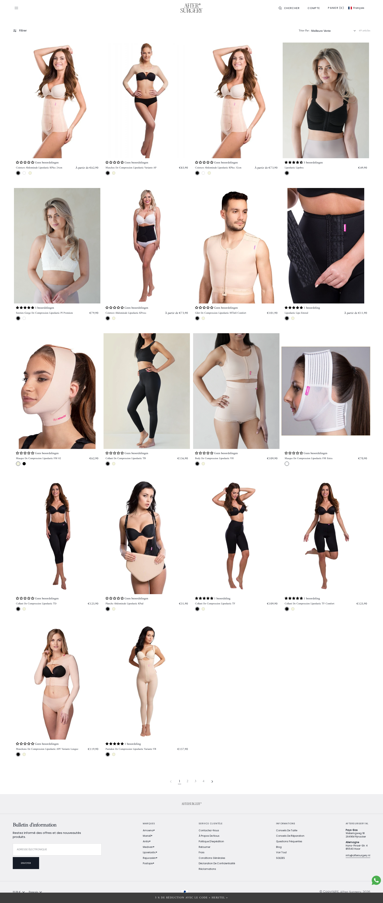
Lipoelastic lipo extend (296, 313)
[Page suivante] (212, 781)
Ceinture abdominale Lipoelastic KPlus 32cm (218, 168)
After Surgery (350, 892)
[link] (57, 100)
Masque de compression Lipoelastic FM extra (308, 458)
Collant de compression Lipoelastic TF (215, 604)
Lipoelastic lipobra (294, 168)
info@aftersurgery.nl (358, 855)
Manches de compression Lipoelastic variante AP (131, 168)
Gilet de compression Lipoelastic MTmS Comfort (220, 313)
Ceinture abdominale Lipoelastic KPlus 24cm (39, 168)
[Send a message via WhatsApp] (376, 880)
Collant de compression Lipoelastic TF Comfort (309, 604)
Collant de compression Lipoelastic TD (36, 604)
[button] (289, 8)
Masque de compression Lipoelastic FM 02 (38, 458)
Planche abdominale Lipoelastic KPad (124, 604)
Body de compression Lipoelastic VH (214, 458)
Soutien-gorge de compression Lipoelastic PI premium (44, 313)
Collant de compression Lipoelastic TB (126, 458)
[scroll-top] (373, 893)
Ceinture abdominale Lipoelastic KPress (126, 313)
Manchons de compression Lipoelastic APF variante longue (47, 749)
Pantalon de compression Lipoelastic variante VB (131, 749)
